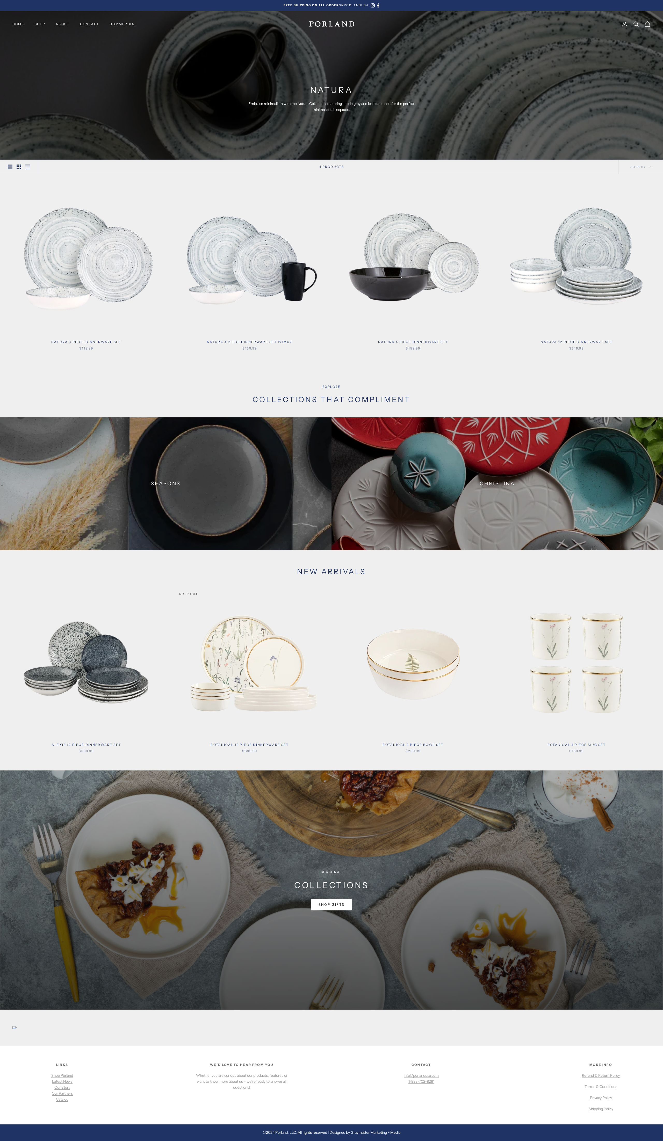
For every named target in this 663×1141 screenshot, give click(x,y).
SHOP (40, 24)
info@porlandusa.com (421, 1075)
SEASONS (166, 483)
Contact (89, 24)
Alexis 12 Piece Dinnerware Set (86, 745)
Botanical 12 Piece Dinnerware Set (250, 745)
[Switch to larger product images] (10, 167)
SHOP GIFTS (331, 904)
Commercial (123, 24)
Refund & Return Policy (601, 1075)
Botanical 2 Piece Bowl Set (413, 745)
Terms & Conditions (601, 1086)
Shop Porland (62, 1075)
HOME (18, 24)
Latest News (62, 1081)
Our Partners (62, 1093)
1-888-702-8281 (421, 1081)
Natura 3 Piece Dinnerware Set (86, 342)
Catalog (62, 1099)
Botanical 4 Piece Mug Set (576, 745)
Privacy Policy (601, 1097)
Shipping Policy (601, 1109)
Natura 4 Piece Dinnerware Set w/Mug (250, 342)
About (63, 24)
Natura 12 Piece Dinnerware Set (577, 342)
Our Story (62, 1087)
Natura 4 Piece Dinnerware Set (413, 342)
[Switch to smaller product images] (19, 167)
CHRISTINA (497, 483)
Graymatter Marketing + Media (375, 1132)
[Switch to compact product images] (27, 167)
